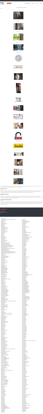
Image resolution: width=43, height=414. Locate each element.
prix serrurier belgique (3, 356)
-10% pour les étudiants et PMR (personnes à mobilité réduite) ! (8, 219)
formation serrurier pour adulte (4, 295)
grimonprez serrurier (3, 300)
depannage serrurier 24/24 (4, 267)
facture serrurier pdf (3, 285)
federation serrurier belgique (4, 286)
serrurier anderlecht (3, 405)
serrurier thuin (23, 390)
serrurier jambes (24, 341)
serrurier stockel (24, 387)
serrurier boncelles (24, 267)
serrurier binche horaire (24, 261)
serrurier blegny (24, 263)
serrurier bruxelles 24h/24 (25, 282)
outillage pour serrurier (3, 338)
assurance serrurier (3, 232)
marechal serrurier (3, 318)
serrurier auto (23, 233)
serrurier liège (23, 349)
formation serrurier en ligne (4, 292)
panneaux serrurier (3, 346)
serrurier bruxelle (24, 279)
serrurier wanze (24, 401)
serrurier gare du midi (24, 328)
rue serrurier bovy (3, 375)
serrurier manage (24, 355)
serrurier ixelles (24, 339)
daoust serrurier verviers (4, 265)
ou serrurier (2, 335)
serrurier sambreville (24, 382)
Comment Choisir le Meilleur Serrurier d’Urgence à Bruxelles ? (8, 248)
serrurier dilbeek (24, 316)
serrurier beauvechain (24, 250)
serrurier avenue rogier (24, 241)
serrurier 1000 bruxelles (3, 386)
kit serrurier (2, 308)
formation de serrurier (3, 287)
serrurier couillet (24, 309)
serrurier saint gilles (24, 379)
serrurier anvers (24, 219)
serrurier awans (24, 242)
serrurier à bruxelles (3, 390)
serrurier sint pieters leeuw (25, 384)
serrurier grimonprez (24, 334)
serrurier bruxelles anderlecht (25, 283)
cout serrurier (2, 261)
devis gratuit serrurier (3, 276)
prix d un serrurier (3, 349)
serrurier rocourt (24, 378)
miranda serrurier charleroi (4, 330)
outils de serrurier (3, 339)
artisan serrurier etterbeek (4, 230)
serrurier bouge (24, 268)
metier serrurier (3, 327)
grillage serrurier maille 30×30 (4, 298)
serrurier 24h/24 (3, 389)
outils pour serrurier (3, 340)
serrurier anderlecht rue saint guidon (5, 408)
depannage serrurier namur (4, 269)
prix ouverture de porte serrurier (5, 354)
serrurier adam (2, 398)
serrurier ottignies (24, 368)
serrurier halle (23, 335)
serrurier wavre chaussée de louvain (26, 405)
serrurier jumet (24, 343)
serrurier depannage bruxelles (25, 314)
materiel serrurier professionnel (4, 322)
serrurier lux (23, 353)
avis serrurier (2, 234)
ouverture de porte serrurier (4, 341)
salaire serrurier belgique (4, 379)
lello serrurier (2, 311)
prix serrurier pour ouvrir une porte (5, 365)
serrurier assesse (24, 225)
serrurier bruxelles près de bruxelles (26, 290)
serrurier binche (24, 260)
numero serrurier (3, 333)
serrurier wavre (24, 404)
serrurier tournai (24, 392)
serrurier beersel (24, 252)
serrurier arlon (23, 220)
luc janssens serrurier (3, 316)
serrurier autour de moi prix (25, 238)
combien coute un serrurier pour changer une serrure (7, 245)
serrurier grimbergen (24, 333)
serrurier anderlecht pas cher (4, 406)
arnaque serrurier (3, 226)
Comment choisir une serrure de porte (5, 249)
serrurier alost (2, 401)
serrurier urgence (24, 395)
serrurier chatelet (24, 303)
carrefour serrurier (3, 238)
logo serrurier (2, 315)
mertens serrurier (3, 324)
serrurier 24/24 (2, 387)
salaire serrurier (3, 378)
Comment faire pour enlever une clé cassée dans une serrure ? (8, 251)
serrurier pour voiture (24, 372)
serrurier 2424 (2, 388)
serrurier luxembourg (24, 354)
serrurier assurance (24, 226)
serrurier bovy (23, 270)
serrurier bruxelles (24, 280)
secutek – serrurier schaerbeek (4, 381)
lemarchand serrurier (3, 312)
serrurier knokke (24, 344)
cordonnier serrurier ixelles (4, 257)
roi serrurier (2, 372)
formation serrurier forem (4, 293)
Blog (37, 3)
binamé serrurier (3, 236)
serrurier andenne (3, 404)
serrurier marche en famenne (25, 356)
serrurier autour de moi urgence (25, 239)
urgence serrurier (24, 410)
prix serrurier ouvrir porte (4, 363)
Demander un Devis (2, 211)
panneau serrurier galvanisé (4, 344)
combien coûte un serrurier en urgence (5, 244)
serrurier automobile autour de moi (26, 234)
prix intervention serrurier (4, 352)
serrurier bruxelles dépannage (25, 286)
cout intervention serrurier (4, 260)
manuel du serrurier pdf (3, 317)
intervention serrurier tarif (4, 306)
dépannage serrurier (3, 266)
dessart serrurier (3, 273)
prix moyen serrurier (3, 353)
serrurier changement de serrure (26, 296)
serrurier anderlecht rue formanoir (5, 407)
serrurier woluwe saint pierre (25, 408)
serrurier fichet (24, 322)
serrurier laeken (24, 346)
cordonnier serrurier (3, 255)
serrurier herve (23, 338)
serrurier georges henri (24, 330)
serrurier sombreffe (24, 386)
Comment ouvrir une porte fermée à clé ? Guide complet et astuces (8, 252)
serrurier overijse (24, 370)
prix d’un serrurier (3, 350)
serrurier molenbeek (24, 359)
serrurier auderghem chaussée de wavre (26, 232)
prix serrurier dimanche (3, 359)
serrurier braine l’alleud (24, 273)
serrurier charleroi (24, 299)
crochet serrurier (3, 263)
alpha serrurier (2, 225)
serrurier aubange (24, 230)
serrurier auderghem (24, 231)
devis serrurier (2, 277)
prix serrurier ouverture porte (4, 362)
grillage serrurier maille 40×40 (4, 299)
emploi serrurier (3, 281)
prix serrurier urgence (3, 366)
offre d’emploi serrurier (3, 334)
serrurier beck (23, 251)
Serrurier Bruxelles (27, 3)
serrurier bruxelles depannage (25, 285)
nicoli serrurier (2, 331)
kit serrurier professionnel (4, 309)
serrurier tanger (24, 389)
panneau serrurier (3, 343)
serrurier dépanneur (24, 315)
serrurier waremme (24, 402)
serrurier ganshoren (24, 327)
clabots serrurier (3, 239)
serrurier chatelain (24, 302)
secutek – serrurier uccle (4, 382)
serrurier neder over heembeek (25, 365)
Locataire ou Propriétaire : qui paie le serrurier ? (6, 314)
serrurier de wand (24, 312)
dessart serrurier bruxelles (4, 274)
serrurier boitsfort (24, 266)
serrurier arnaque (24, 223)
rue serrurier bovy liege (4, 376)
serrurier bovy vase (24, 271)
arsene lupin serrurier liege (4, 228)
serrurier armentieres (24, 222)
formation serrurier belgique (4, 289)
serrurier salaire (24, 381)
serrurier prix (23, 373)
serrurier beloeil (24, 255)
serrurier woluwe (24, 406)
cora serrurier (2, 254)
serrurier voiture (24, 400)
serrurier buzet (23, 293)
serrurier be (23, 247)
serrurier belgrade (24, 254)
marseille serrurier (3, 319)
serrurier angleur (3, 411)
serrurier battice (24, 245)
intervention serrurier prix (4, 305)
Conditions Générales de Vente (3, 212)
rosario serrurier (3, 373)
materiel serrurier (3, 320)
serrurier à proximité (3, 395)
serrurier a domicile (3, 391)
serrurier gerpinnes (24, 331)
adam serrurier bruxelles (4, 223)
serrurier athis (23, 228)
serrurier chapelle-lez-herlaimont (26, 298)
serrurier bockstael (24, 265)
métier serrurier (3, 328)
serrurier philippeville (24, 371)
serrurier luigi (23, 352)
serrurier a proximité (3, 394)
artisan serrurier (3, 229)
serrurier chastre (24, 301)
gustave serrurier (3, 301)
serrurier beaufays (24, 248)
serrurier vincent (24, 398)
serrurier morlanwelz (24, 362)
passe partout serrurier (3, 347)
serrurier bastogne (24, 244)
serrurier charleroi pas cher (25, 300)
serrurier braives (24, 276)
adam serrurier (2, 222)
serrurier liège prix (24, 351)
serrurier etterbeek (24, 320)
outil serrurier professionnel (4, 337)
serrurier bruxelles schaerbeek (25, 292)
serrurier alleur (3, 400)
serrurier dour (23, 317)
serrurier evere (23, 321)
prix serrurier (2, 355)
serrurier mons (23, 360)
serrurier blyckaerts (24, 264)
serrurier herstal (24, 337)
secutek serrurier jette (3, 384)
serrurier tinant (24, 391)
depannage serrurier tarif (4, 271)
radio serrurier (3, 368)
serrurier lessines (24, 347)
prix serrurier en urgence (4, 360)
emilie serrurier (3, 280)
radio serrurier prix (3, 369)
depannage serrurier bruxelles (4, 268)
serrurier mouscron (24, 363)
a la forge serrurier (3, 220)
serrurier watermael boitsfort (25, 403)
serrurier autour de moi (24, 236)
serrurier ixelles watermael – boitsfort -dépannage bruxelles (29, 340)
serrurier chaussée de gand (25, 305)
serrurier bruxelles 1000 (24, 281)
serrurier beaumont (24, 249)
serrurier (2, 385)
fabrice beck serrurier (3, 284)
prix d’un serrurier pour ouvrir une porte (5, 351)
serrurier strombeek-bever (25, 388)
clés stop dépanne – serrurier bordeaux (5, 242)
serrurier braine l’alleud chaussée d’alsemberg (27, 274)
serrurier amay (2, 403)
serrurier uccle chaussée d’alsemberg (26, 394)
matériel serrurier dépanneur (4, 321)
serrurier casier (24, 295)
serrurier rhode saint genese (25, 376)
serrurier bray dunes (24, 277)
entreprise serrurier (3, 282)
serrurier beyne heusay (24, 258)
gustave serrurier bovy (3, 302)
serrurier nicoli (23, 366)
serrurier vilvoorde (24, 397)
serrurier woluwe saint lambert (25, 407)
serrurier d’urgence (24, 311)
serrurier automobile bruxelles (25, 235)
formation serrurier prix (4, 296)
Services (33, 3)
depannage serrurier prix (4, 270)
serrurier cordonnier (24, 308)
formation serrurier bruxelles (4, 290)
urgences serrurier (24, 411)
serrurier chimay (24, 306)
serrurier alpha (2, 402)
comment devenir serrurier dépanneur (5, 250)
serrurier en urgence (24, 319)
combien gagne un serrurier (4, 247)
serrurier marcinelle (24, 357)
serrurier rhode (24, 375)
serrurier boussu (24, 269)
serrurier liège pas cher (24, 350)
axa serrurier (2, 235)
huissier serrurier (3, 303)
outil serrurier (2, 336)
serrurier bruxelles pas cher (25, 289)
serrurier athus (23, 229)
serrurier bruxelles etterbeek (25, 287)
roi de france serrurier (3, 371)
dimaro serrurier (3, 279)
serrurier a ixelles (3, 392)
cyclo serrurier (2, 264)
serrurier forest (24, 325)
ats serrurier (2, 233)
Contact (41, 3)
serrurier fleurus (24, 324)
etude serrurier (3, 283)
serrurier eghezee (24, 318)
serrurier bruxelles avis (24, 284)
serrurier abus (2, 397)
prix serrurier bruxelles (3, 357)
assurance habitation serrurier (4, 231)
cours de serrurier (3, 258)
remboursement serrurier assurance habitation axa (7, 370)
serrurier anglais (3, 410)
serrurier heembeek (24, 336)
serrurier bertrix (24, 257)
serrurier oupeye (24, 369)
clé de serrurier (3, 241)
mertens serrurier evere (3, 325)
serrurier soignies (24, 385)
